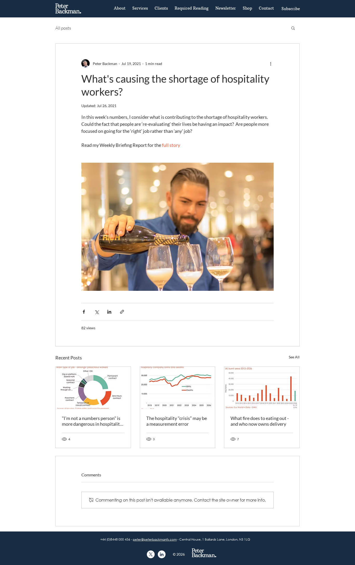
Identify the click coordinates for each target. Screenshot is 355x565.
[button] (290, 8)
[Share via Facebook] (83, 311)
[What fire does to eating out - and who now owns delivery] (261, 388)
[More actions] (270, 63)
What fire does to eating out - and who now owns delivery (260, 421)
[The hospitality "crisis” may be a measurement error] (177, 388)
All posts (63, 28)
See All (294, 357)
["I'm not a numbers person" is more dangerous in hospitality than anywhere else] (93, 388)
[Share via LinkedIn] (109, 311)
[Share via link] (122, 311)
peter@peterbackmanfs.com (155, 539)
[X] (151, 554)
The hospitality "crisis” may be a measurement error (176, 421)
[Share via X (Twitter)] (96, 311)
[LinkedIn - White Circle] (162, 554)
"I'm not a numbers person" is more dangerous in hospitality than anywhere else (92, 421)
